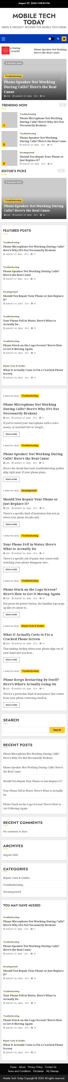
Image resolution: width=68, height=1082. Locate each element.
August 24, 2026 (52, 96)
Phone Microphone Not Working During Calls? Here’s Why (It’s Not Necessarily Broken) (33, 248)
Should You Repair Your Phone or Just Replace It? (42, 139)
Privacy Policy (35, 1067)
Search (11, 720)
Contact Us (50, 1067)
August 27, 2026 (30, 126)
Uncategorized (41, 81)
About (22, 1067)
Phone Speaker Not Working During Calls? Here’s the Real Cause (43, 120)
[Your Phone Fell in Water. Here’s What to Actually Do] (9, 158)
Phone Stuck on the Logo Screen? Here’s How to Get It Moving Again (32, 347)
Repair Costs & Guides (14, 366)
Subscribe (64, 38)
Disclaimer (38, 1071)
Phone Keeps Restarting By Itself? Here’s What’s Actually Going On (31, 681)
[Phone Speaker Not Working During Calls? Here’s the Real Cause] (9, 120)
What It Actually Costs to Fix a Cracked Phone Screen (33, 371)
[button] (3, 38)
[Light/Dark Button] (51, 38)
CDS (37, 96)
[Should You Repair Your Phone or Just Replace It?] (9, 139)
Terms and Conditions (19, 1071)
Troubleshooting (28, 114)
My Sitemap (52, 1071)
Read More (11, 434)
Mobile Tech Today (34, 19)
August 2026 (10, 855)
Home (13, 1067)
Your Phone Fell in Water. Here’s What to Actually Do (41, 158)
